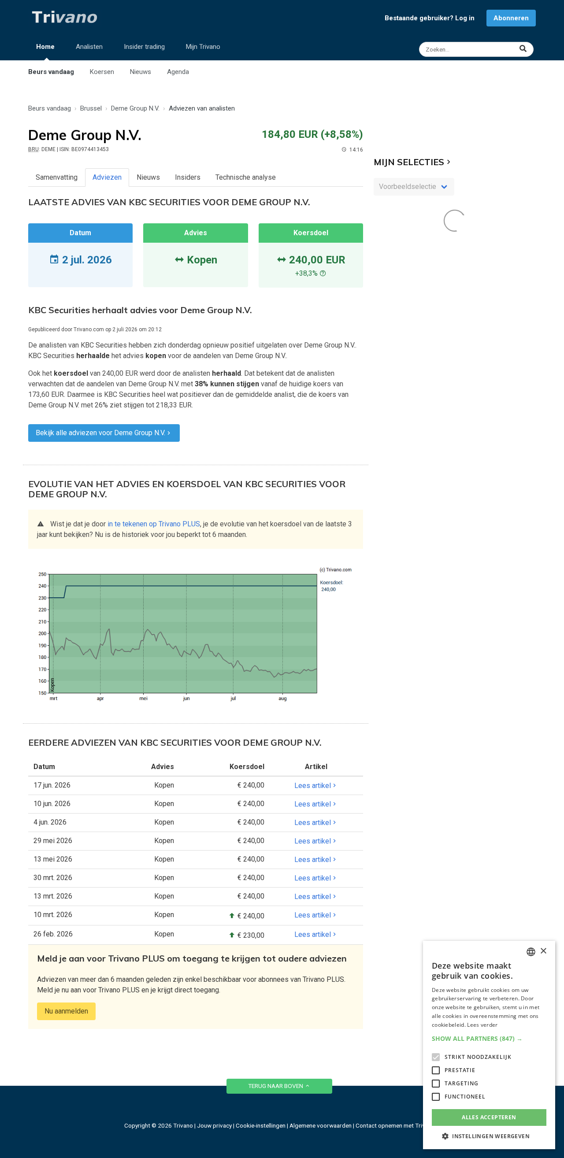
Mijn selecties (409, 161)
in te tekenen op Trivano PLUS (154, 524)
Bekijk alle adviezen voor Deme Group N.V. (100, 433)
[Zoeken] (477, 49)
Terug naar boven (276, 1085)
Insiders (187, 177)
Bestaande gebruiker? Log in (430, 18)
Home (45, 47)
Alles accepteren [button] (489, 1117)
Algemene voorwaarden (320, 1125)
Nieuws (140, 72)
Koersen (102, 72)
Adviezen (107, 177)
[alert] (489, 1045)
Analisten (89, 47)
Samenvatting (57, 177)
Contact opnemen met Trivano (395, 1125)
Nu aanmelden (66, 1011)
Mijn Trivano (203, 47)
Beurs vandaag (51, 72)
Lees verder (482, 1025)
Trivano (183, 1125)
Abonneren (511, 18)
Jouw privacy (214, 1125)
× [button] (543, 951)
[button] (489, 1038)
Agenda (178, 72)
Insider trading (144, 47)
